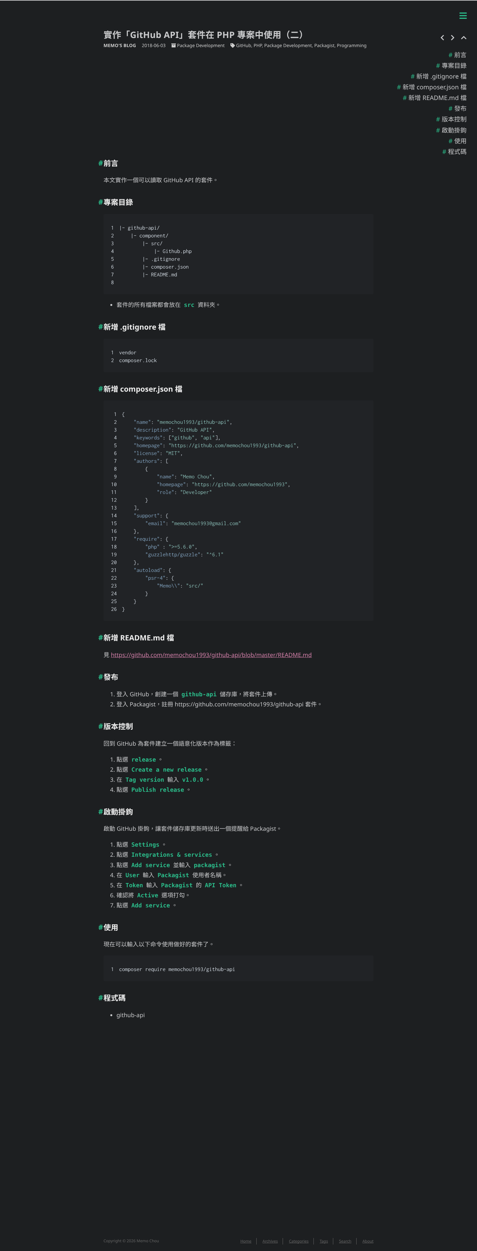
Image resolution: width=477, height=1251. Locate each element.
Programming (351, 46)
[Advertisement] (238, 101)
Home (245, 1241)
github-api (130, 1015)
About (367, 1241)
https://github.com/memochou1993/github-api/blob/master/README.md (211, 655)
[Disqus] (238, 1132)
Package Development (201, 46)
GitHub (243, 46)
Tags (324, 1241)
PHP (257, 46)
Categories (299, 1241)
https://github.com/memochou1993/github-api (239, 704)
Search (345, 1241)
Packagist (324, 46)
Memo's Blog (120, 46)
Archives (270, 1241)
